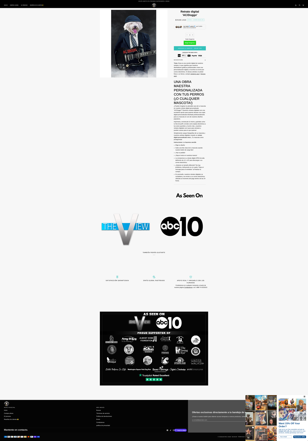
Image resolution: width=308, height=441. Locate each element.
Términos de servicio (103, 413)
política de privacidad (103, 425)
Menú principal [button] (9, 407)
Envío (98, 419)
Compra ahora (8, 413)
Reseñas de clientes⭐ (11, 419)
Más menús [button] (100, 407)
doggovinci (223, 436)
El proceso (7, 416)
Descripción (178, 60)
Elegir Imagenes (190, 42)
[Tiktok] (170, 430)
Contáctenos (188, 287)
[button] (14, 5)
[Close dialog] (304, 397)
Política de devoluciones (104, 416)
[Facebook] (167, 430)
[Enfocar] (102, 74)
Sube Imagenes (189, 39)
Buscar (98, 410)
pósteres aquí (195, 74)
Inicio (5, 410)
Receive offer (299, 437)
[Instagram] (173, 430)
